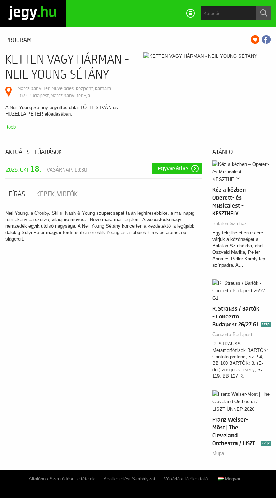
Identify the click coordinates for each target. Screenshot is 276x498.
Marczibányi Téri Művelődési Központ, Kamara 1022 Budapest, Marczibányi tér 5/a (64, 92)
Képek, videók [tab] (57, 194)
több (11, 127)
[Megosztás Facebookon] (266, 39)
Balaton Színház (229, 223)
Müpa (218, 453)
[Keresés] (263, 13)
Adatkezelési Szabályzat (129, 478)
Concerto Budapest (232, 334)
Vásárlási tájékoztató (186, 478)
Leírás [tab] (15, 194)
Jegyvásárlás (172, 168)
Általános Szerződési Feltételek (62, 478)
